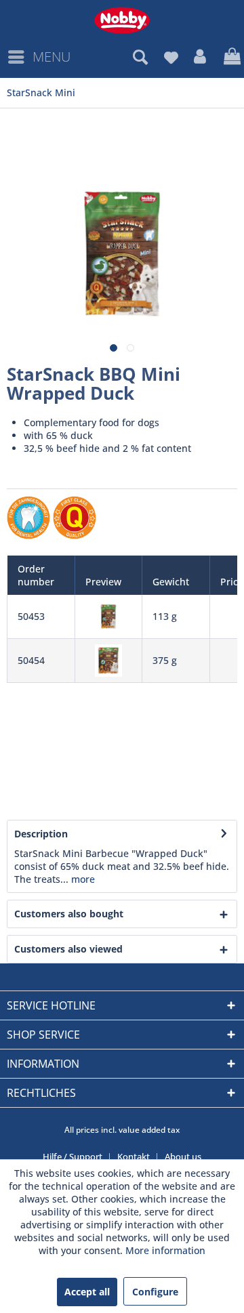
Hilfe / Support (72, 1156)
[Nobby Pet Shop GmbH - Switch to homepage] (122, 20)
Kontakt (133, 1156)
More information (165, 1250)
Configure (155, 1291)
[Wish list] (170, 56)
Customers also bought (68, 913)
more (81, 879)
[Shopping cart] (230, 56)
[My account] (200, 56)
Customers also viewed (68, 948)
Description (41, 833)
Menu (51, 56)
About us (183, 1156)
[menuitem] (38, 56)
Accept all (87, 1291)
